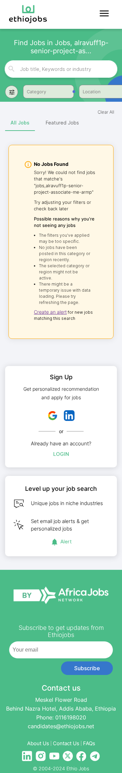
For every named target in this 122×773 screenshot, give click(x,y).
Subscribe (87, 668)
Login (61, 454)
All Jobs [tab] (20, 122)
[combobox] (61, 69)
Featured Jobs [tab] (62, 122)
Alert (66, 541)
